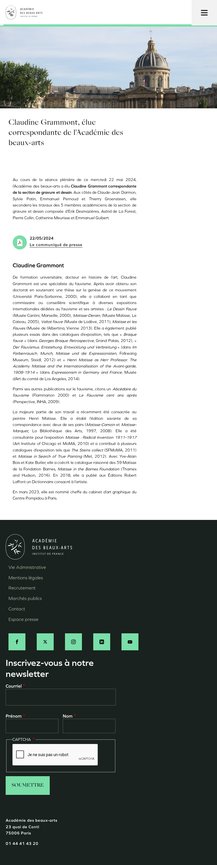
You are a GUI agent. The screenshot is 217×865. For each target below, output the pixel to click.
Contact (16, 609)
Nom (68, 716)
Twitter (45, 641)
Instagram (73, 641)
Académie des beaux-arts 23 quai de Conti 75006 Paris (31, 827)
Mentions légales (25, 577)
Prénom (14, 716)
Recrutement (22, 588)
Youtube (129, 641)
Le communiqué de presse (56, 244)
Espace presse (23, 619)
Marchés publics (25, 598)
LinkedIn (101, 641)
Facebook (16, 641)
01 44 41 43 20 (22, 843)
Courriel (14, 686)
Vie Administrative (27, 567)
